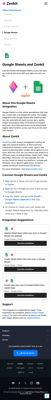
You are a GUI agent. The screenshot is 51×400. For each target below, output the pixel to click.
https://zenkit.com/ (33, 169)
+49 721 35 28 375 (26, 353)
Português (20, 368)
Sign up (9, 181)
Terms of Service (25, 394)
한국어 (30, 368)
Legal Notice (29, 392)
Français (30, 364)
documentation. (34, 318)
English (20, 364)
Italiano (9, 368)
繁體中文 (21, 372)
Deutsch (10, 364)
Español (40, 364)
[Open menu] (46, 3)
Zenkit (5, 142)
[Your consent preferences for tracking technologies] (47, 396)
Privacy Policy (39, 392)
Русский (40, 368)
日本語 (30, 372)
